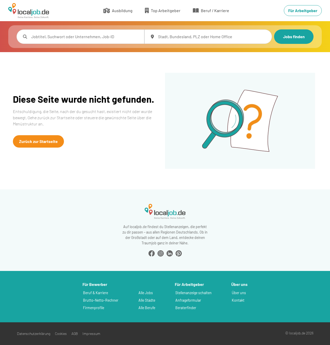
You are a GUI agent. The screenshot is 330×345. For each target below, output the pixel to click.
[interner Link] (28, 10)
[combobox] (85, 37)
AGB (74, 333)
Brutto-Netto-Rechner (100, 300)
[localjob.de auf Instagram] (160, 252)
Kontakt (238, 300)
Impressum (91, 333)
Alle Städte (146, 300)
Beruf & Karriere (95, 293)
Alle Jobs (145, 293)
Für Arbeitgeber (302, 10)
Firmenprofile (93, 308)
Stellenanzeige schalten (193, 293)
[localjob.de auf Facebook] (151, 252)
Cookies (61, 333)
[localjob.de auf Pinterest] (179, 252)
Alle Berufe (146, 308)
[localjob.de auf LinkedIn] (170, 252)
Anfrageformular (188, 300)
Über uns (239, 293)
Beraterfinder (185, 308)
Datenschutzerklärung (33, 333)
